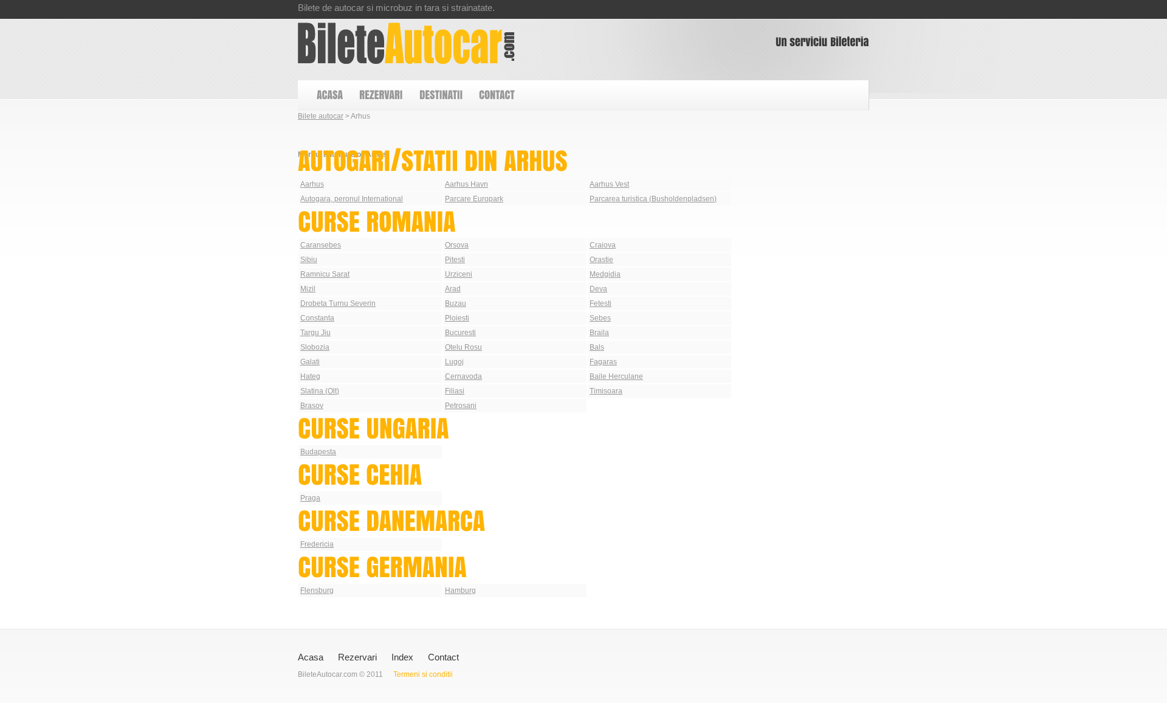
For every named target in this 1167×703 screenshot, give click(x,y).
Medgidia (605, 274)
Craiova (603, 245)
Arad (453, 289)
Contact (443, 657)
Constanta (317, 318)
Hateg (310, 376)
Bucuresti (460, 332)
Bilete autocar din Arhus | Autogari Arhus (406, 43)
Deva (598, 289)
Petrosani (461, 405)
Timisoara (606, 391)
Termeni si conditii (423, 674)
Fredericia (317, 544)
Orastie (601, 259)
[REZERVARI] (380, 95)
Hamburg (460, 590)
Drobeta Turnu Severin (338, 303)
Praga (310, 498)
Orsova (457, 245)
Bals (597, 347)
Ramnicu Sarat (324, 274)
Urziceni (458, 274)
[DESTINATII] (440, 95)
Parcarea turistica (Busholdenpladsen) (653, 199)
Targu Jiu (315, 332)
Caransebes (320, 245)
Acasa (310, 657)
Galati (310, 362)
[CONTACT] (496, 95)
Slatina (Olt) (319, 391)
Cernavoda (463, 376)
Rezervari (357, 657)
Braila (599, 332)
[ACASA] (329, 95)
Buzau (455, 303)
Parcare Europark (474, 199)
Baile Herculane (616, 376)
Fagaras (603, 362)
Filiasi (454, 391)
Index (402, 657)
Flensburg (317, 590)
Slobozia (314, 347)
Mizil (307, 289)
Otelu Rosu (463, 347)
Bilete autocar (320, 116)
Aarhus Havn (466, 184)
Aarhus (312, 184)
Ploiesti (457, 318)
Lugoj (454, 362)
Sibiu (308, 259)
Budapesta (318, 452)
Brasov (311, 405)
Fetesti (600, 303)
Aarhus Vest (609, 184)
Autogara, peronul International (351, 199)
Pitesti (455, 259)
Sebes (600, 318)
